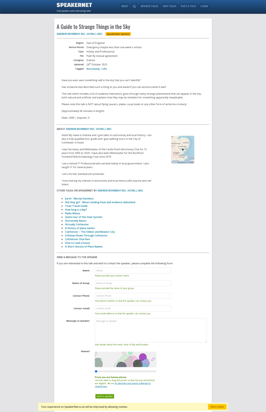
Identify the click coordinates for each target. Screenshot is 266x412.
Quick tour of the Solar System (83, 217)
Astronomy (93, 68)
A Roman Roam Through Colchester (86, 235)
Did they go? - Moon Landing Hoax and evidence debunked (100, 202)
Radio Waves (72, 213)
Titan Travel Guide (76, 206)
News (124, 6)
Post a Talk (188, 6)
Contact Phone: (81, 295)
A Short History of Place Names (84, 246)
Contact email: (82, 308)
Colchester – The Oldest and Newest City (90, 231)
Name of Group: (81, 283)
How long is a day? (76, 209)
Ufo (105, 68)
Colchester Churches (77, 239)
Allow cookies (217, 406)
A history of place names (80, 228)
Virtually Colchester (77, 224)
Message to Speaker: (78, 320)
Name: (86, 270)
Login (204, 6)
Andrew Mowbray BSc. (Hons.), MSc (80, 34)
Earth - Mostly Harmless (79, 198)
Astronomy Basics (75, 220)
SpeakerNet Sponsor (118, 33)
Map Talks (169, 6)
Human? (85, 351)
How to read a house (77, 243)
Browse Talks (149, 6)
